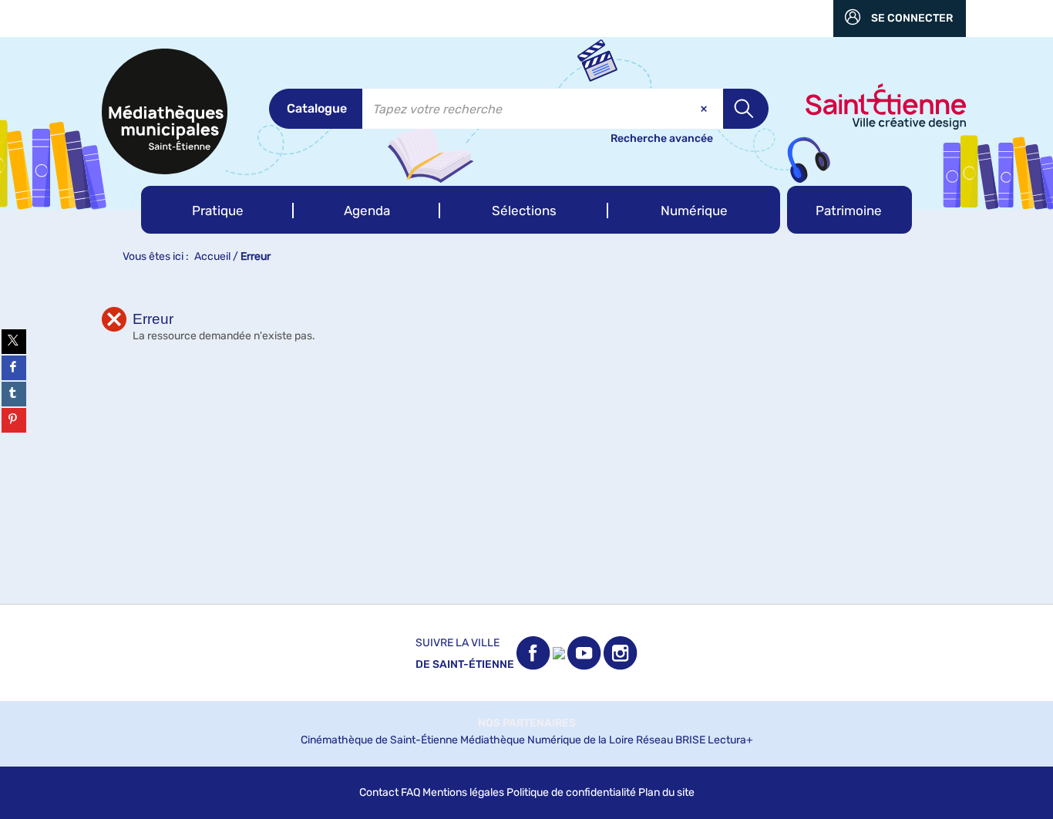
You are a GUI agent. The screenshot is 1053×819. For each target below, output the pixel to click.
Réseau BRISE (670, 740)
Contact (379, 792)
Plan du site (666, 792)
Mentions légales (463, 792)
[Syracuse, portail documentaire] (164, 111)
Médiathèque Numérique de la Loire (547, 740)
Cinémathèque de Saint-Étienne (379, 740)
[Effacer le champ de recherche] (705, 109)
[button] (217, 210)
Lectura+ (730, 740)
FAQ (410, 792)
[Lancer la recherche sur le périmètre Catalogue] (746, 109)
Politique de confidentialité (571, 792)
